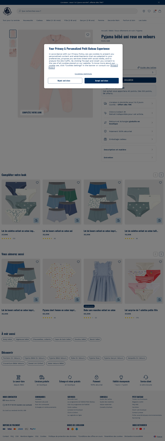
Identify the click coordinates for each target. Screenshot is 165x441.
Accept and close (101, 80)
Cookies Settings (83, 74)
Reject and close (64, 80)
